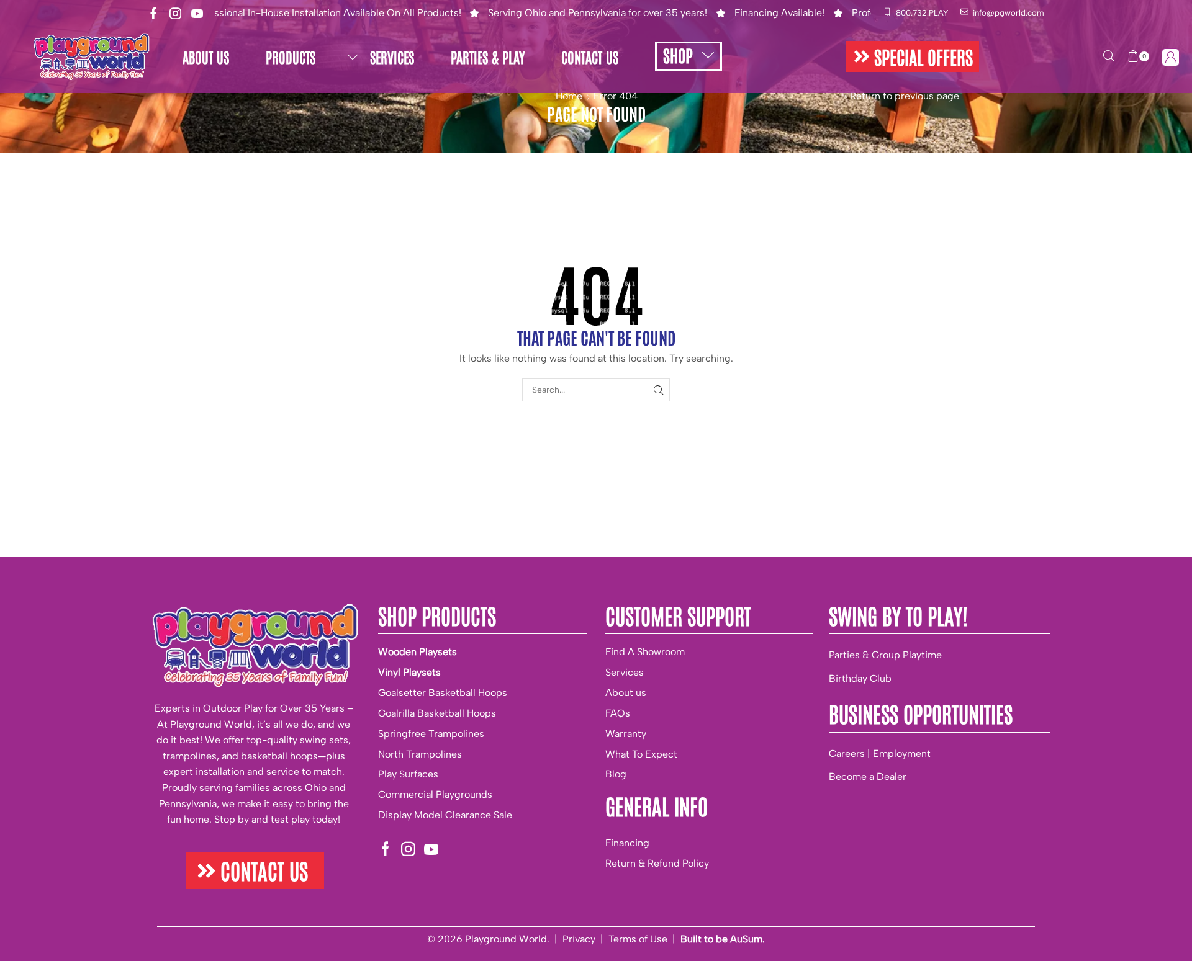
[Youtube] (197, 13)
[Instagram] (175, 13)
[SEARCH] (658, 389)
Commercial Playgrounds (435, 794)
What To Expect (641, 754)
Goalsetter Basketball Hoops (442, 693)
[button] (912, 56)
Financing (627, 843)
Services (624, 672)
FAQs (617, 713)
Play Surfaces (408, 774)
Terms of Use (637, 939)
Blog (615, 774)
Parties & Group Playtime (885, 655)
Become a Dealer (867, 776)
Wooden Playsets (417, 652)
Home (569, 96)
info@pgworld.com (1008, 12)
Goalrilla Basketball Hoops (437, 713)
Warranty (625, 734)
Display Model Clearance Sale (445, 815)
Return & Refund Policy (657, 863)
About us (625, 693)
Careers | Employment (880, 753)
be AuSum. (740, 939)
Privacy (578, 939)
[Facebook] (154, 13)
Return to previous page (904, 96)
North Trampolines (420, 754)
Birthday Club (860, 678)
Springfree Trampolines (431, 734)
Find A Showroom (645, 652)
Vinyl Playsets (409, 672)
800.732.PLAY (922, 12)
